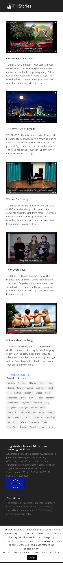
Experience (40, 388)
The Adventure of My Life (20, 129)
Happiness (12, 397)
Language (11, 407)
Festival (17, 393)
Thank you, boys (15, 269)
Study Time (12, 427)
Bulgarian (22, 383)
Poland (16, 417)
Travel (33, 427)
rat (8, 422)
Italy (47, 402)
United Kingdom (46, 427)
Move (41, 412)
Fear (9, 393)
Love (21, 412)
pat (8, 417)
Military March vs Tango (20, 340)
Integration (26, 402)
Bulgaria (11, 383)
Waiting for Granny (17, 199)
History (23, 397)
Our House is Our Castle (20, 58)
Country (42, 383)
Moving (50, 412)
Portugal (26, 417)
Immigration (12, 402)
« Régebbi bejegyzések (17, 374)
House (40, 397)
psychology (50, 417)
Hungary (50, 397)
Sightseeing (34, 422)
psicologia (37, 417)
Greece (39, 393)
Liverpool (11, 412)
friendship (28, 393)
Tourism (23, 427)
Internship (38, 402)
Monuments (31, 412)
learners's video (38, 407)
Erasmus (29, 388)
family (51, 388)
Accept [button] (32, 557)
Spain (44, 422)
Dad (51, 383)
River (15, 422)
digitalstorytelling (14, 388)
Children (32, 383)
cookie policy (31, 548)
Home (32, 397)
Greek (47, 393)
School (23, 422)
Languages (23, 407)
